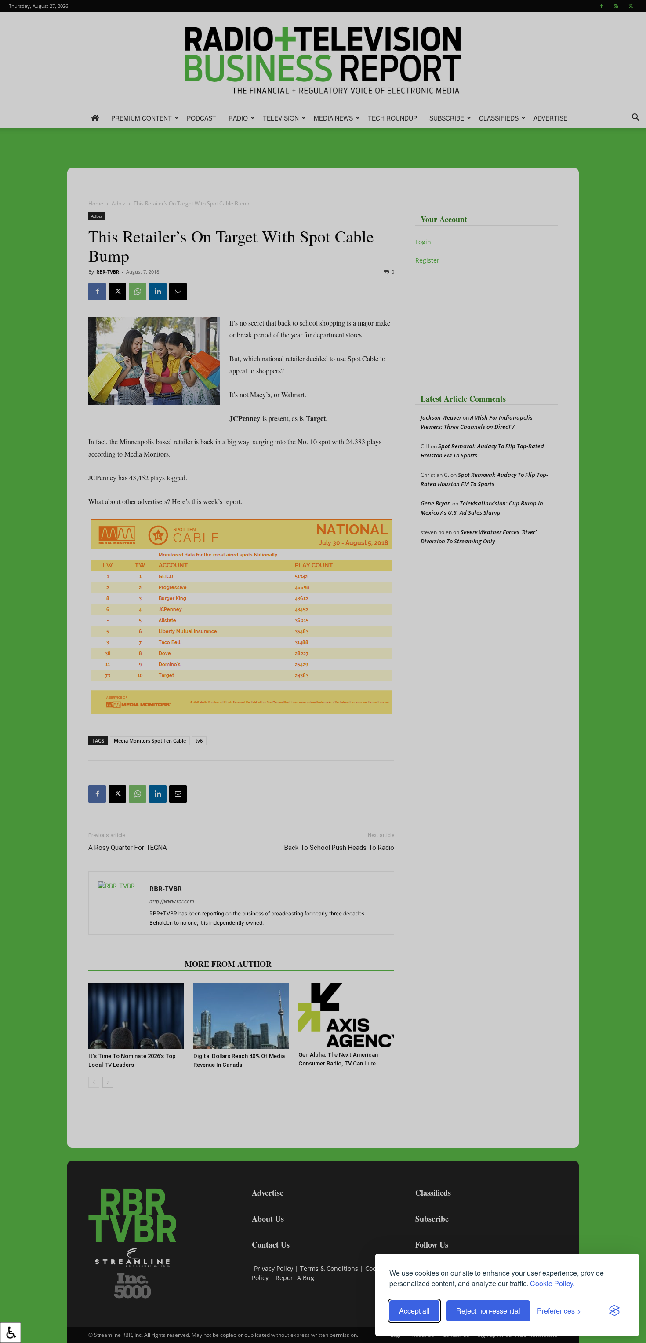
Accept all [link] (414, 1311)
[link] (10, 1332)
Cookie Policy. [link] (552, 1283)
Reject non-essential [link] (488, 1311)
